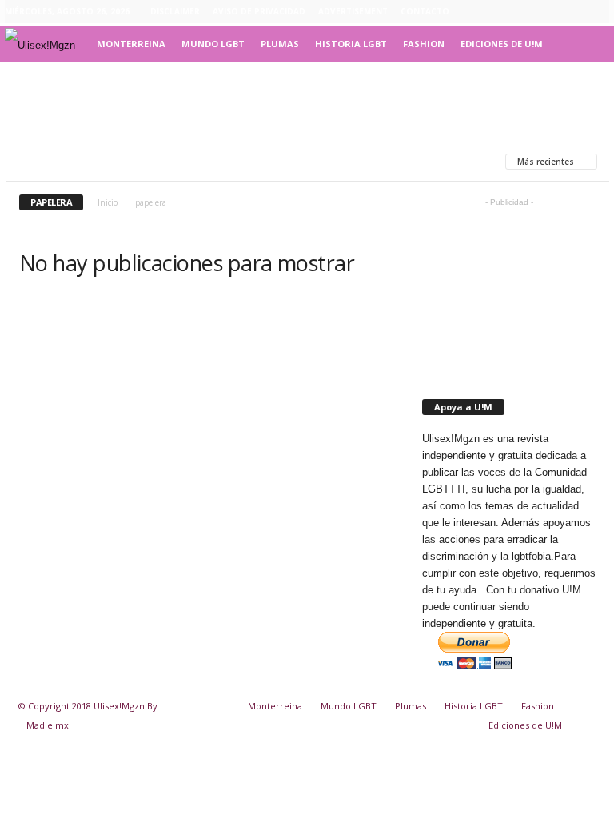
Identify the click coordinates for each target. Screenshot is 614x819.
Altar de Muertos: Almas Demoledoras (261, 161)
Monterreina (131, 44)
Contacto (425, 11)
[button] (585, 44)
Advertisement (353, 11)
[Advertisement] (307, 102)
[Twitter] (597, 12)
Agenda (125, 161)
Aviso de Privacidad (259, 11)
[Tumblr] (572, 12)
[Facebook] (522, 12)
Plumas (280, 44)
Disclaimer (175, 11)
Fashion (424, 44)
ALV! (388, 161)
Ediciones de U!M (501, 44)
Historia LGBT (351, 44)
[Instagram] (547, 12)
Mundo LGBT (213, 44)
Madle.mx (47, 725)
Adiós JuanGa (55, 161)
